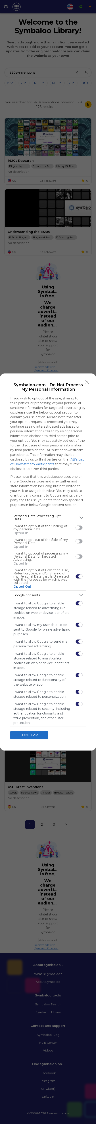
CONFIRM (29, 735)
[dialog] (48, 562)
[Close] (87, 382)
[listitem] (48, 517)
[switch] (79, 527)
